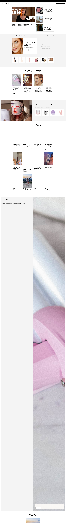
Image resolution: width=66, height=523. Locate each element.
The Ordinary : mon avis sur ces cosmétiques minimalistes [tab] (45, 49)
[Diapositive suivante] (54, 59)
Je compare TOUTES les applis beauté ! (27, 91)
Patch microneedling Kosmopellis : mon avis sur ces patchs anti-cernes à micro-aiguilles (38, 146)
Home (26, 3)
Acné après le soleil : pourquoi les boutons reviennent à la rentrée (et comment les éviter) (27, 146)
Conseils (39, 88)
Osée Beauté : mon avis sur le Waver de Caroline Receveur (16, 91)
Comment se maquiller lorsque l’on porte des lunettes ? (30, 43)
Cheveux (45, 17)
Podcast (35, 3)
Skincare (16, 143)
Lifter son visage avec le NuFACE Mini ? (38, 190)
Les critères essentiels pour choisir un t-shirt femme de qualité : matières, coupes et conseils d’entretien (48, 28)
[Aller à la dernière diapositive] (11, 59)
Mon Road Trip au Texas (27, 189)
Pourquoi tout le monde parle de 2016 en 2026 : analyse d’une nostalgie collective (22, 24)
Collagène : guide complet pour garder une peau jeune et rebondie (27, 169)
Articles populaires (16, 87)
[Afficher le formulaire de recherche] (64, 0)
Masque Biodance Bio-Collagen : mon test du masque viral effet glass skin (48, 11)
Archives (32, 3)
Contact (39, 3)
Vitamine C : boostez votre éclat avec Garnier (17, 190)
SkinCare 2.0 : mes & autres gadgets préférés (46, 104)
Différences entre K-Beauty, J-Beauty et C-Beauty (17, 145)
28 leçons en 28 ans (48, 167)
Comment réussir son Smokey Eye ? (38, 91)
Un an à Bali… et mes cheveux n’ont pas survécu (16, 168)
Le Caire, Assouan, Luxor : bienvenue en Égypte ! (37, 168)
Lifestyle (24, 188)
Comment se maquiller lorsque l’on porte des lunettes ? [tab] (46, 41)
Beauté (48, 17)
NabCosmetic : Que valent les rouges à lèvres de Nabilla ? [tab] (46, 44)
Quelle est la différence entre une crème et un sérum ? (49, 92)
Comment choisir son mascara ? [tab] (45, 46)
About (29, 3)
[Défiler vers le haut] (64, 521)
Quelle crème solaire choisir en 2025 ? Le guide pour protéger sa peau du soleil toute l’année (48, 147)
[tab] (48, 35)
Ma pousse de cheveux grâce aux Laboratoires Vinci (48, 19)
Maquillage (29, 88)
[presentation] (23, 14)
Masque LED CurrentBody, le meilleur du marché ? (48, 191)
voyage (27, 188)
